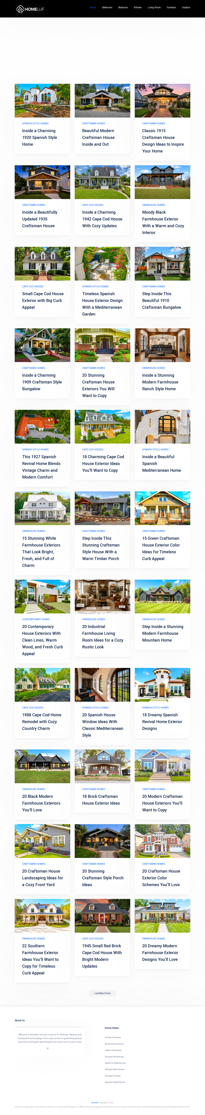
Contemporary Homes (36, 619)
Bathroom (107, 7)
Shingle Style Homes (114, 1069)
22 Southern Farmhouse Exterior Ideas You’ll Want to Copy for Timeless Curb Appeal (40, 959)
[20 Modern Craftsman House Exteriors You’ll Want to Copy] (162, 766)
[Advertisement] (102, 51)
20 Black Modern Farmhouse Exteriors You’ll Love (41, 803)
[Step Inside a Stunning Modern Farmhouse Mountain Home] (162, 596)
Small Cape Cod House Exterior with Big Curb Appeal (43, 300)
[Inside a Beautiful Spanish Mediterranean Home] (162, 427)
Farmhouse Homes (153, 205)
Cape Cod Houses (92, 205)
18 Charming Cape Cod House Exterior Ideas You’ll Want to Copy (103, 463)
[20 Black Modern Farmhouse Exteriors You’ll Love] (42, 766)
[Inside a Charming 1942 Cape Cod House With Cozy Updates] (102, 182)
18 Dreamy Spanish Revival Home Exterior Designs (162, 722)
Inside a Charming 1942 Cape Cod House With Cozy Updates (102, 219)
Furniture (171, 7)
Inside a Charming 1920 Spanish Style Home (39, 137)
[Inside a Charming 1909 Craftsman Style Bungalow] (42, 345)
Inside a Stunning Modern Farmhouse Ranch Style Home (160, 382)
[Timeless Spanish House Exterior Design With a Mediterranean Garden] (102, 264)
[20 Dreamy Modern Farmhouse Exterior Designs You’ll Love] (162, 916)
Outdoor (186, 7)
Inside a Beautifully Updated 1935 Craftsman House (39, 219)
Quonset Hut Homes (114, 1056)
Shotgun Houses (113, 1076)
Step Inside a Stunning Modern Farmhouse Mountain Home (162, 633)
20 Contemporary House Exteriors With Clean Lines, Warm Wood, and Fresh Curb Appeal (42, 640)
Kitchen (138, 7)
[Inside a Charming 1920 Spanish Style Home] (42, 101)
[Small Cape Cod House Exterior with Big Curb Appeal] (42, 264)
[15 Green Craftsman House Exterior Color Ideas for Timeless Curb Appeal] (162, 508)
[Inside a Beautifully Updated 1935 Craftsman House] (42, 182)
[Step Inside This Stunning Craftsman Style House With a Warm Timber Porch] (102, 508)
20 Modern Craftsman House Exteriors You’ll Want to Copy (162, 803)
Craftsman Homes (93, 123)
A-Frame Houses (113, 1037)
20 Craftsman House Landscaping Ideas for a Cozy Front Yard (42, 878)
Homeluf (94, 1103)
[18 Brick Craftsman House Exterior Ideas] (102, 766)
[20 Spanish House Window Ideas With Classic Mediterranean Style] (102, 685)
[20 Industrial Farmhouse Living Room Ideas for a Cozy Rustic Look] (102, 596)
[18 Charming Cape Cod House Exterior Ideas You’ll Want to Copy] (102, 427)
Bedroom (123, 7)
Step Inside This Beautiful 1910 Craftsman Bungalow (161, 300)
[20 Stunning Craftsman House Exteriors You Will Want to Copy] (102, 345)
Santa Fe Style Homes (115, 1063)
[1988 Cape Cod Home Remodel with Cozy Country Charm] (42, 685)
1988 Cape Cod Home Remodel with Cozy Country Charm (41, 722)
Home (93, 7)
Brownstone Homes (114, 1044)
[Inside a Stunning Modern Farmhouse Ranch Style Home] (162, 345)
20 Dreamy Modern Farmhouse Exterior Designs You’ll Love (160, 953)
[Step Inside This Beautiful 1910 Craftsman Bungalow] (162, 264)
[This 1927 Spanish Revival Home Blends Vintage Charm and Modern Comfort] (42, 427)
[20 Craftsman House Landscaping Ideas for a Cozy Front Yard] (42, 841)
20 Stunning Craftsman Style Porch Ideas (103, 878)
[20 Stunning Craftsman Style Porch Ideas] (102, 841)
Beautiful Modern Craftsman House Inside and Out (98, 137)
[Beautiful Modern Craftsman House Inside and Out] (102, 101)
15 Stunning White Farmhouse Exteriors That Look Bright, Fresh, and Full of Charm (41, 552)
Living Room (154, 7)
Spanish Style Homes (35, 123)
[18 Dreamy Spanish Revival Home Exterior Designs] (162, 685)
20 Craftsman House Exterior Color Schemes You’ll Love (161, 878)
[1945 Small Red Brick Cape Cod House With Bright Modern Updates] (102, 916)
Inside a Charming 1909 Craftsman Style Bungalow (42, 382)
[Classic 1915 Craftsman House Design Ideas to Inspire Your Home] (162, 101)
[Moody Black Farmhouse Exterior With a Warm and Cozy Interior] (162, 182)
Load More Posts (102, 993)
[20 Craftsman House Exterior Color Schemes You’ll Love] (162, 841)
